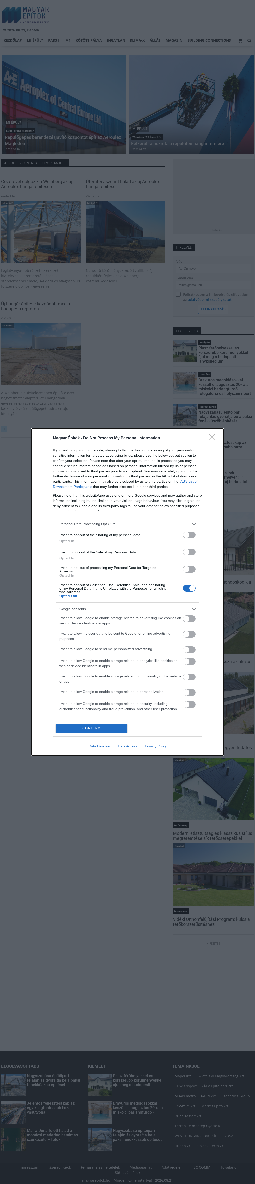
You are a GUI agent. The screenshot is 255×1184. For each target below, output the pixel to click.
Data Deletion (99, 746)
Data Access (127, 746)
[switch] (189, 535)
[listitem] (127, 524)
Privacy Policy (156, 746)
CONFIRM (91, 728)
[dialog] (127, 592)
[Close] (213, 438)
